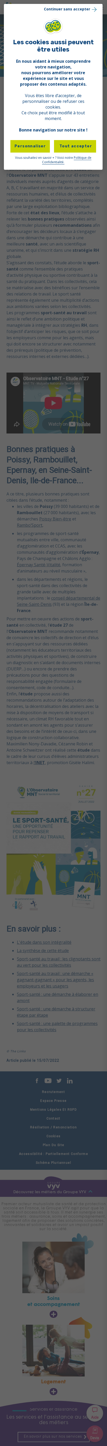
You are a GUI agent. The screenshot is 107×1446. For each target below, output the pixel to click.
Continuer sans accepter (67, 9)
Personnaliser (30, 146)
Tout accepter (75, 146)
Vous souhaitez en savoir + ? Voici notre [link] (53, 159)
